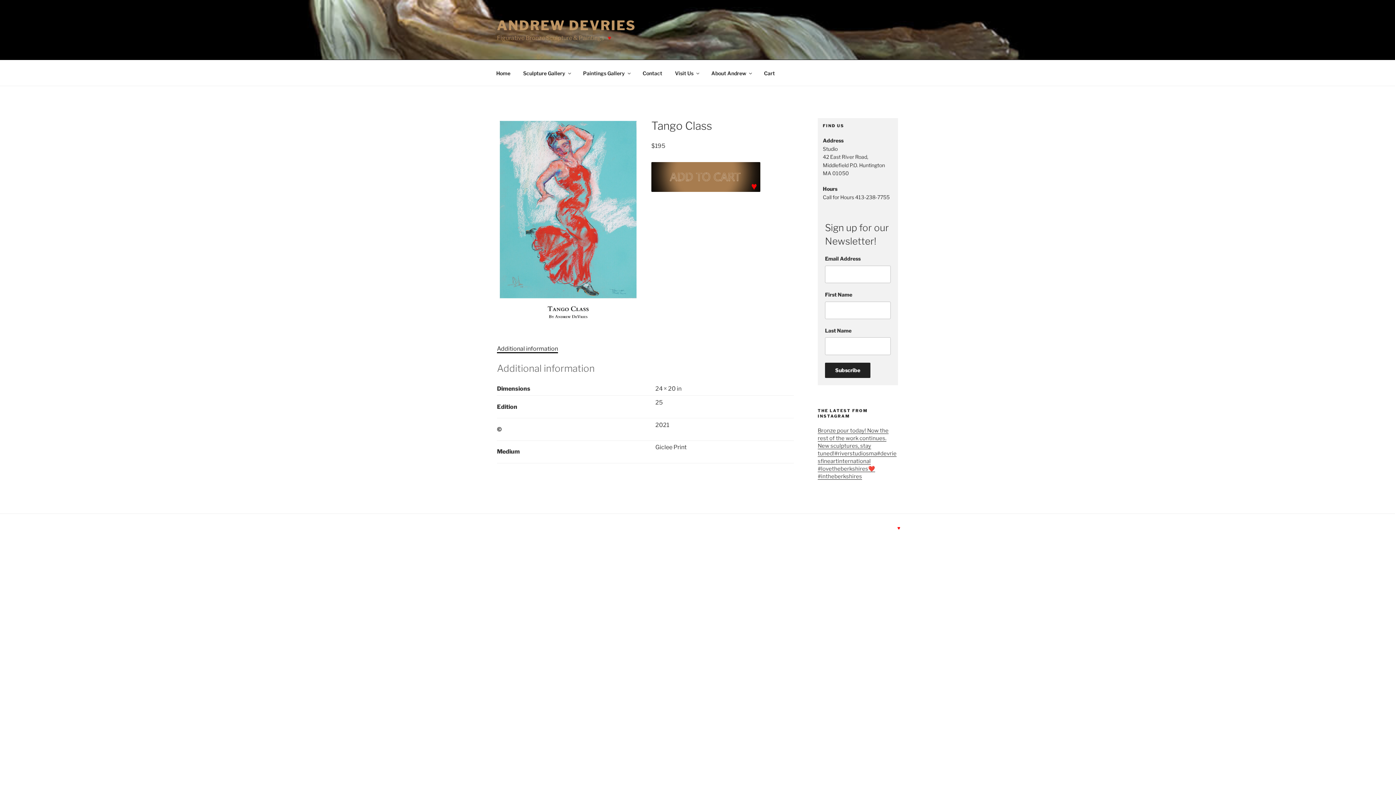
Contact (652, 73)
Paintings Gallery (604, 73)
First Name (838, 294)
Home (503, 73)
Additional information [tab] (527, 348)
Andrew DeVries (566, 25)
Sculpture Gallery (544, 73)
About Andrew (728, 73)
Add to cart (705, 177)
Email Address (843, 258)
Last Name (838, 330)
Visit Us (684, 73)
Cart (769, 73)
